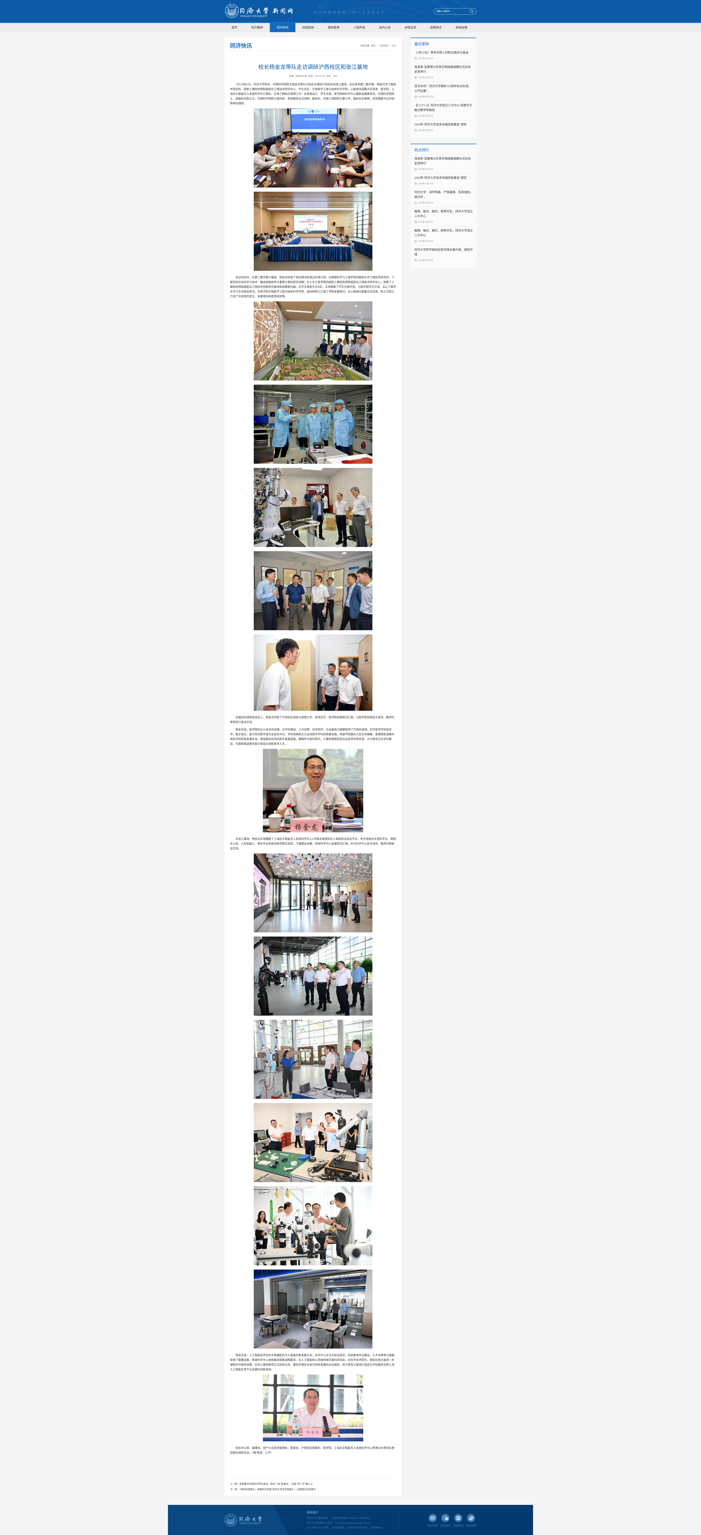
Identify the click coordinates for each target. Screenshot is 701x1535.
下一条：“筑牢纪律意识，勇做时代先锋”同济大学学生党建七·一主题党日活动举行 (273, 1489)
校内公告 (385, 27)
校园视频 (308, 27)
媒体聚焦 (334, 27)
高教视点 (436, 27)
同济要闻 (257, 27)
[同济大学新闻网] (259, 11)
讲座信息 (410, 27)
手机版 (228, 1532)
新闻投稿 (461, 27)
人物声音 (359, 27)
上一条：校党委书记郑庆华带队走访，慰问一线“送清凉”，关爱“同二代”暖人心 (271, 1483)
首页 (234, 27)
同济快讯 (282, 27)
